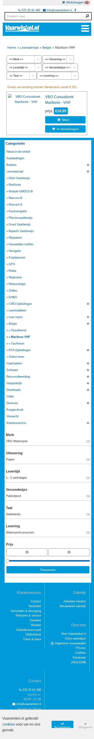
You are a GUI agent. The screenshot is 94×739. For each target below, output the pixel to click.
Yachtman (17, 343)
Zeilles (13, 290)
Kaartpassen (17, 257)
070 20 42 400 (30, 10)
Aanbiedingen (15, 158)
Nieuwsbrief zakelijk (73, 606)
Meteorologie (17, 283)
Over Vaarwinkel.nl (73, 633)
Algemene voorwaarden (70, 643)
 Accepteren (62, 725)
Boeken (11, 164)
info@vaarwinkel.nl (59, 10)
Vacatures (79, 657)
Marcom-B (15, 197)
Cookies (80, 652)
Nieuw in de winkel (18, 151)
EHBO (13, 297)
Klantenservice (16, 422)
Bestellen (35, 606)
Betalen (36, 625)
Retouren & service (28, 615)
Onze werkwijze (75, 638)
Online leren (16, 356)
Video (10, 396)
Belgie (46, 47)
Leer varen (15, 317)
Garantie (35, 620)
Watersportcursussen (48, 532)
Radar (12, 270)
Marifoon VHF (20, 336)
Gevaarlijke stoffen (21, 244)
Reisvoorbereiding (18, 376)
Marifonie (15, 184)
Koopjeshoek (15, 409)
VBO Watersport (48, 441)
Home (11, 47)
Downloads (13, 389)
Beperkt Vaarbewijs (21, 231)
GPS (12, 264)
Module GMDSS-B (21, 191)
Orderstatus (33, 634)
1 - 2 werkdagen (48, 477)
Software (12, 369)
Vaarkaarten (14, 363)
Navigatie (15, 250)
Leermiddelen (17, 310)
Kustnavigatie (18, 211)
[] (78, 662)
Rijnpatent (15, 237)
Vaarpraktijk (14, 383)
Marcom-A (15, 204)
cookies (8, 724)
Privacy (81, 648)
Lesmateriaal (29, 47)
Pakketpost (48, 496)
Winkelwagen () (77, 2)
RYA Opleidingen (20, 350)
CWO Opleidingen (20, 303)
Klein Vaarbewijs (19, 178)
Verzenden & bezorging (25, 611)
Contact (36, 601)
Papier (48, 459)
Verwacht (12, 416)
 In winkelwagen (65, 129)
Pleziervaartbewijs (21, 217)
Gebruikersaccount (28, 630)
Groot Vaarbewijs (20, 224)
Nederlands (48, 514)
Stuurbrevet (18, 330)
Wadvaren (15, 277)
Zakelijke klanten (74, 601)
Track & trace (32, 639)
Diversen (12, 403)
